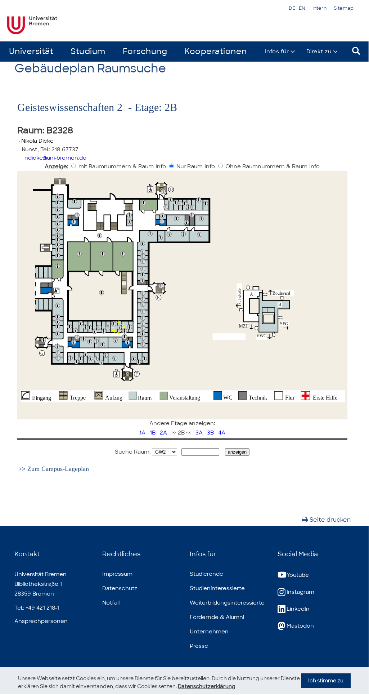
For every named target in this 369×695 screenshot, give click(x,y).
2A (163, 432)
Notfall (111, 602)
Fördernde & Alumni (217, 617)
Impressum (117, 574)
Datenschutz (119, 588)
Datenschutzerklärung (206, 686)
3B (210, 432)
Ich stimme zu (325, 680)
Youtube (298, 575)
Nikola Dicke (37, 140)
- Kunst (27, 149)
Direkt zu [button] (319, 51)
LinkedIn (298, 608)
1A (142, 432)
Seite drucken (330, 520)
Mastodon (300, 625)
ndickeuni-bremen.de (55, 157)
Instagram (300, 592)
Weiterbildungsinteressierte (227, 602)
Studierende (206, 574)
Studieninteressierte (217, 588)
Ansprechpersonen (41, 621)
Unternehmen (209, 631)
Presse (199, 646)
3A (199, 432)
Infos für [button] (277, 51)
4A (221, 432)
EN (302, 8)
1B (153, 432)
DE (292, 8)
